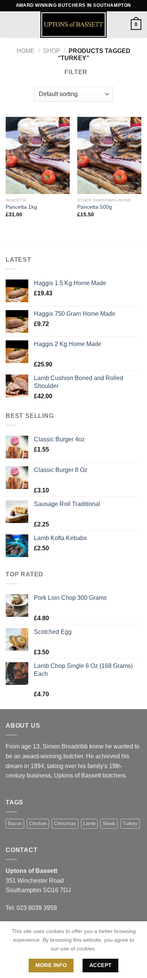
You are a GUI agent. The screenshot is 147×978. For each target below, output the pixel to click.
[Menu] (10, 24)
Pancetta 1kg (21, 207)
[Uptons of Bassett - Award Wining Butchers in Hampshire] (73, 24)
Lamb (89, 823)
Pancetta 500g (94, 207)
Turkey (130, 823)
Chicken (38, 823)
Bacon (15, 823)
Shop (51, 51)
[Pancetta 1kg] (38, 155)
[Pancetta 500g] (109, 155)
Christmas (65, 823)
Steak (109, 823)
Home (26, 51)
